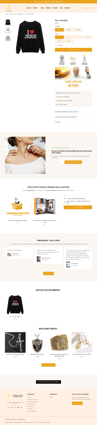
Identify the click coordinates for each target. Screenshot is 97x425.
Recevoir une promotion (73, 162)
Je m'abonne (77, 403)
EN (52, 397)
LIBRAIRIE (35, 8)
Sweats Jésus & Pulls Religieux (16, 14)
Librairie (29, 397)
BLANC (59, 30)
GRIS (69, 30)
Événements (67, 8)
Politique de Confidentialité (44, 422)
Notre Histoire (30, 406)
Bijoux (42, 8)
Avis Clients (30, 409)
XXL (59, 41)
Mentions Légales (18, 422)
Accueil (6, 14)
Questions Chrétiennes (32, 402)
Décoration (55, 8)
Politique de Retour (9, 422)
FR (50, 397)
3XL (69, 41)
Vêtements (48, 8)
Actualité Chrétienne (32, 399)
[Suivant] (92, 342)
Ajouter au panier (73, 49)
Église (61, 8)
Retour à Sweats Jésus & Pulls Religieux (48, 382)
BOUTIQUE (29, 8)
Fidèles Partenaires (31, 411)
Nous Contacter (31, 404)
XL (87, 37)
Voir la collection (48, 365)
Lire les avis (48, 273)
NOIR (78, 30)
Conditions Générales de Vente (30, 422)
